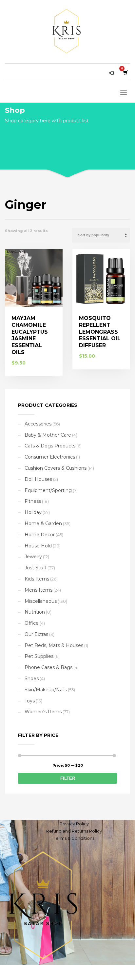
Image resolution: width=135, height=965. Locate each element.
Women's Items (43, 712)
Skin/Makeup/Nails (46, 690)
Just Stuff (36, 568)
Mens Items (38, 590)
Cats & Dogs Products (50, 446)
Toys (30, 701)
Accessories (38, 424)
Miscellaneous (41, 601)
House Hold (38, 546)
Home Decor (40, 535)
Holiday (33, 512)
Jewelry (33, 557)
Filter (67, 778)
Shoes (32, 678)
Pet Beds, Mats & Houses (54, 645)
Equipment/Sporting (48, 490)
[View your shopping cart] (125, 72)
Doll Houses (38, 479)
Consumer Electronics (50, 457)
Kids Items (37, 579)
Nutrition (35, 612)
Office (32, 623)
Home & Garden (43, 523)
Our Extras (36, 634)
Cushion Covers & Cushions (56, 468)
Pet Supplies (39, 656)
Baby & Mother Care (48, 435)
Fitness (33, 501)
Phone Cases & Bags (48, 667)
